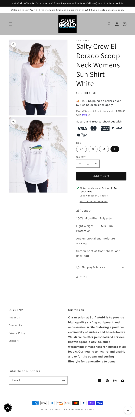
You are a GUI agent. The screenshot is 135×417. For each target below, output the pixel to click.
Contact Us (16, 325)
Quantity (81, 157)
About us (14, 317)
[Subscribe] (63, 380)
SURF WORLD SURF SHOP (62, 409)
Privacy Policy (17, 333)
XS (81, 149)
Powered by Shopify (84, 409)
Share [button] (83, 276)
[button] (10, 24)
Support (14, 340)
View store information (94, 201)
